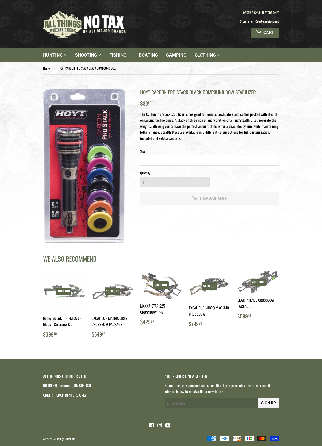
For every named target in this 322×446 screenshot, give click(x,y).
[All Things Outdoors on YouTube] (167, 425)
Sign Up (268, 403)
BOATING (148, 55)
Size (142, 151)
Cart (268, 32)
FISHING (118, 55)
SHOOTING (86, 55)
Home (46, 68)
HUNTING (53, 55)
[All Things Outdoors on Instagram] (159, 425)
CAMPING (176, 55)
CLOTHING (206, 55)
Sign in (244, 21)
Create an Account (267, 21)
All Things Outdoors (64, 438)
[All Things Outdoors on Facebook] (151, 425)
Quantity (145, 172)
